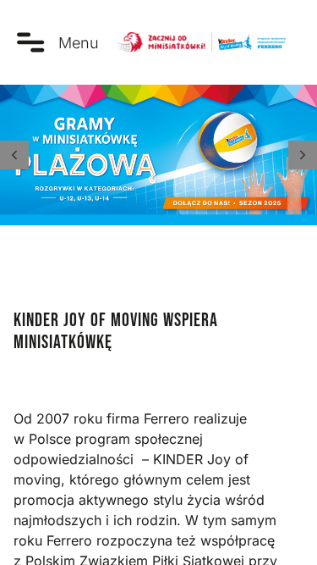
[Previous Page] (14, 155)
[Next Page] (302, 155)
